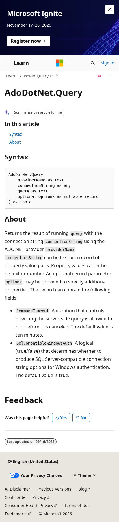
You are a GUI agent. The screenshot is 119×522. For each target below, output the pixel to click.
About (15, 142)
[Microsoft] (59, 63)
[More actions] (109, 76)
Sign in (107, 63)
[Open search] (92, 63)
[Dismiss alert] (109, 9)
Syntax (15, 134)
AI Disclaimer (17, 489)
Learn (11, 76)
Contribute (15, 497)
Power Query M (38, 76)
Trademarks (16, 514)
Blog (82, 489)
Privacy (39, 497)
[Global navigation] (6, 63)
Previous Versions (54, 489)
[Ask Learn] (99, 76)
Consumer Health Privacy (29, 505)
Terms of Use (77, 505)
